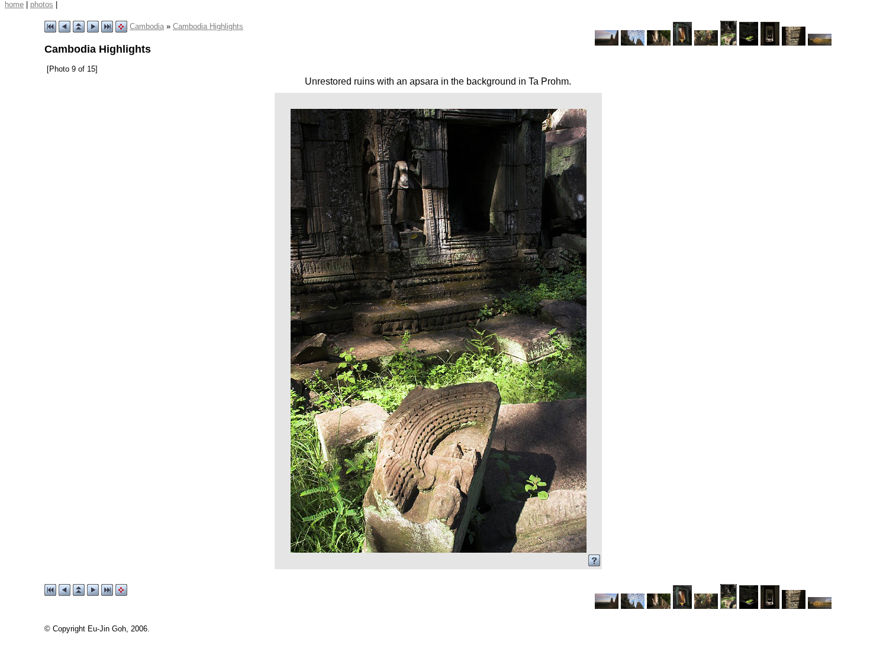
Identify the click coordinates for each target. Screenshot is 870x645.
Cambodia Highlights (208, 26)
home (14, 4)
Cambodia (147, 26)
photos (41, 4)
